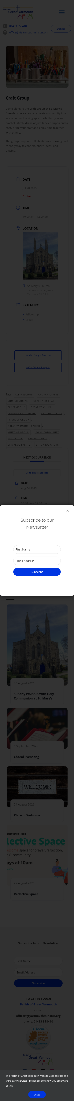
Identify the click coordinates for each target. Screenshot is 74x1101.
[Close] (67, 510)
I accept (37, 1094)
